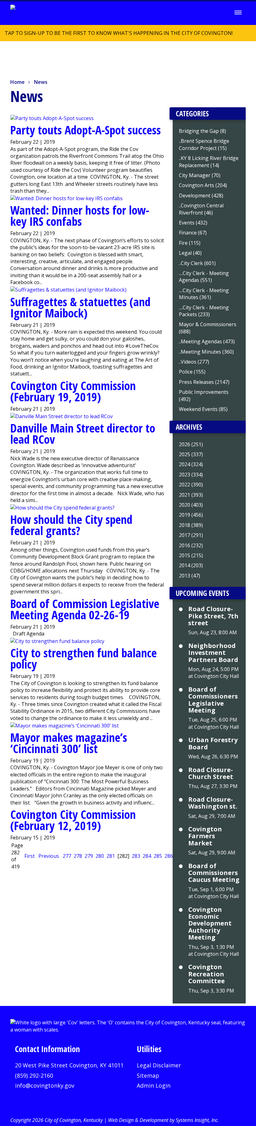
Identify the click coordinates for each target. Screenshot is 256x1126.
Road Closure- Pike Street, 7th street (213, 616)
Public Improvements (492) (204, 395)
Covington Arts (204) (203, 185)
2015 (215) (191, 555)
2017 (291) (191, 535)
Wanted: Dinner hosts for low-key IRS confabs (79, 215)
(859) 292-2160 (34, 1075)
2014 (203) (191, 565)
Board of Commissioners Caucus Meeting (213, 873)
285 (158, 856)
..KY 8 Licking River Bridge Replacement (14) (209, 161)
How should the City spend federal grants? (71, 525)
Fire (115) (189, 242)
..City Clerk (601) (197, 263)
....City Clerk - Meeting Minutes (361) (204, 294)
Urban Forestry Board (213, 744)
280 (100, 856)
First (29, 856)
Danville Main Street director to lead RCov (82, 433)
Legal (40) (190, 252)
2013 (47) (189, 575)
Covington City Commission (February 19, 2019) (73, 391)
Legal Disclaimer (159, 1065)
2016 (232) (191, 545)
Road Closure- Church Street (210, 773)
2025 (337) (191, 454)
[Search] (220, 12)
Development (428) (201, 195)
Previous (48, 856)
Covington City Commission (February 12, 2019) (73, 820)
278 (78, 856)
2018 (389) (191, 525)
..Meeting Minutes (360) (206, 351)
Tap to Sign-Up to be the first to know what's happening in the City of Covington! (116, 35)
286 (169, 856)
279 (89, 856)
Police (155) (192, 371)
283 (136, 856)
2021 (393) (191, 494)
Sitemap (148, 1075)
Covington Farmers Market (205, 836)
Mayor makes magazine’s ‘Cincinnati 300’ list (68, 742)
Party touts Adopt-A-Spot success (85, 130)
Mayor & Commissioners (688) (207, 328)
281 (110, 856)
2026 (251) (191, 444)
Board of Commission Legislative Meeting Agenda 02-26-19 (84, 609)
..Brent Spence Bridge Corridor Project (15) (204, 144)
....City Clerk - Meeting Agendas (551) (204, 276)
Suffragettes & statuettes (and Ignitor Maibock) (80, 307)
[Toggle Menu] (238, 12)
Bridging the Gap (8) (202, 131)
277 (67, 856)
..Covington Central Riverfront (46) (201, 209)
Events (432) (193, 222)
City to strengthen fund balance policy (83, 658)
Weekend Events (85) (203, 409)
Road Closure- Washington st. (212, 803)
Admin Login (153, 1085)
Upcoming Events (202, 593)
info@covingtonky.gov (44, 1085)
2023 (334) (191, 474)
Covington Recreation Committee (206, 974)
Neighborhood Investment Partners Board (213, 652)
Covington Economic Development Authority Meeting (210, 923)
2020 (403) (191, 504)
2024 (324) (191, 464)
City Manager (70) (199, 175)
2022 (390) (191, 484)
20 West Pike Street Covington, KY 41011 (69, 1065)
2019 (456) (191, 514)
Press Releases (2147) (204, 382)
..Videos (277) (194, 361)
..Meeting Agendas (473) (207, 341)
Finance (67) (193, 232)
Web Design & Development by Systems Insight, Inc (163, 1120)
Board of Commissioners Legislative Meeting (213, 700)
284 (147, 856)
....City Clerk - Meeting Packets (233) (204, 311)
